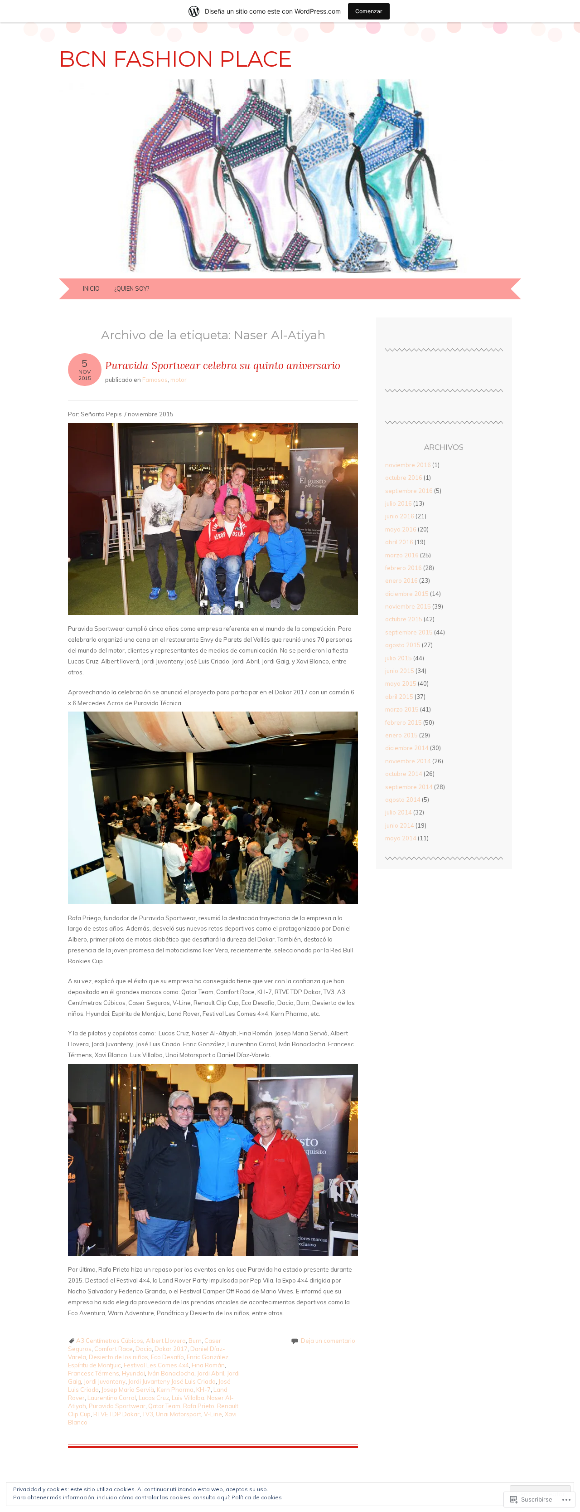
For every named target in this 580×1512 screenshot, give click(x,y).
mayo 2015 (400, 683)
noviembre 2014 (408, 761)
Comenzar (368, 11)
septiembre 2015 (409, 632)
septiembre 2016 (409, 490)
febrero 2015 (403, 722)
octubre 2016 (403, 477)
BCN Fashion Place (175, 59)
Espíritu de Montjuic (94, 1365)
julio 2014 (398, 812)
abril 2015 (399, 696)
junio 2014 (399, 825)
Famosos (155, 379)
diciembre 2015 (407, 593)
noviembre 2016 (408, 464)
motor (178, 379)
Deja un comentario (328, 1340)
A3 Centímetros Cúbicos (109, 1340)
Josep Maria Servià (128, 1389)
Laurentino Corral (111, 1397)
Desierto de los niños (118, 1357)
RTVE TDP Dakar (116, 1414)
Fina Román (208, 1365)
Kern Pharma (175, 1389)
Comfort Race (113, 1348)
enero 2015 (401, 735)
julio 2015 (398, 658)
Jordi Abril (210, 1373)
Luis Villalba (188, 1397)
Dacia (143, 1348)
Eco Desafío (167, 1357)
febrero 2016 (403, 567)
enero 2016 (401, 580)
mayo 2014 (400, 838)
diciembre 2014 (407, 747)
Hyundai (133, 1373)
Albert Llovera (166, 1340)
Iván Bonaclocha (171, 1373)
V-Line (213, 1414)
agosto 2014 (402, 799)
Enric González (207, 1357)
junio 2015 (399, 670)
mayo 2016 (400, 529)
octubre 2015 (403, 619)
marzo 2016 (402, 555)
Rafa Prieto (198, 1406)
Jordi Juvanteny (105, 1381)
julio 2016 (398, 503)
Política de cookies (257, 1497)
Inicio (91, 288)
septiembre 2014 (409, 786)
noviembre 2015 (408, 606)
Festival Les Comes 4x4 (156, 1365)
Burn (195, 1340)
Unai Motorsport (178, 1414)
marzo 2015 (402, 709)
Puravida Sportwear (117, 1406)
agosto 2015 (402, 645)
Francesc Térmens (93, 1373)
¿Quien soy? (131, 288)
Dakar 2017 (171, 1348)
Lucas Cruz (154, 1397)
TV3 (147, 1414)
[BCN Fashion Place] (290, 273)
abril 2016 (399, 542)
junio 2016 (399, 516)
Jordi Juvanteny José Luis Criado (172, 1381)
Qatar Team (164, 1406)
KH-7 (203, 1389)
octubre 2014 (403, 773)
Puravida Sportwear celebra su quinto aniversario (222, 365)
